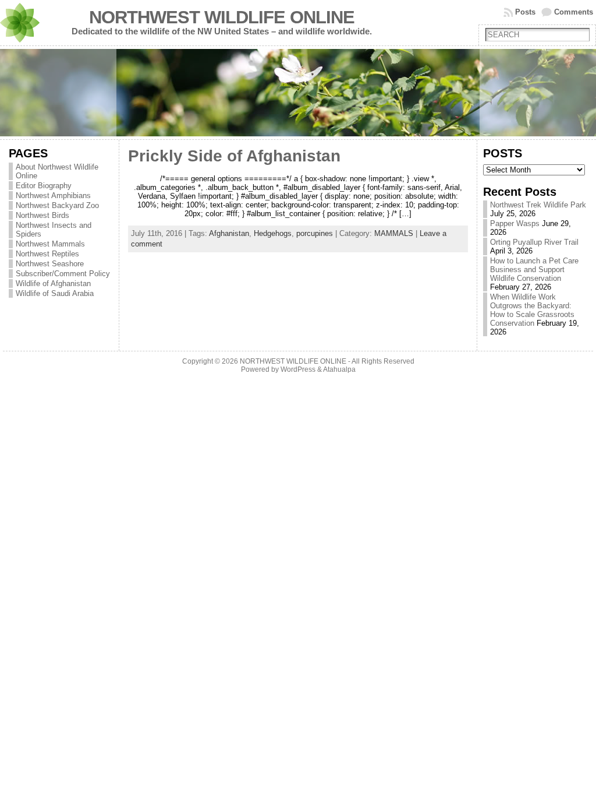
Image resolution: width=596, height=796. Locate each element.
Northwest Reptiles (47, 253)
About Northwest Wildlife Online (57, 171)
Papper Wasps (515, 223)
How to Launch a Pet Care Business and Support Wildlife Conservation (534, 269)
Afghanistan (229, 233)
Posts (525, 12)
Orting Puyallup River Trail (534, 242)
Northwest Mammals (50, 243)
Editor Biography (44, 185)
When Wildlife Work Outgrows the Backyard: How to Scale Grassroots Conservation (532, 310)
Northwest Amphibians (53, 195)
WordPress (298, 369)
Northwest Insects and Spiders (53, 229)
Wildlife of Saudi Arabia (55, 293)
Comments (573, 12)
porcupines (314, 233)
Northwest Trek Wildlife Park (538, 204)
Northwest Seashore (50, 263)
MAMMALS (393, 233)
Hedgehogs (273, 233)
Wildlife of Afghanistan (53, 283)
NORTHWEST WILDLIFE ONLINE (221, 17)
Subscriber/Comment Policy (63, 273)
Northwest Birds (42, 215)
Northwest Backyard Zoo (57, 205)
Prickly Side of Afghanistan (234, 156)
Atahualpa (339, 369)
